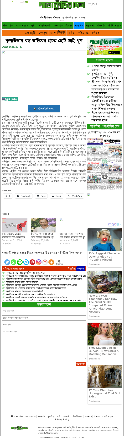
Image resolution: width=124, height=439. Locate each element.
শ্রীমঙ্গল (68, 25)
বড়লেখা (90, 25)
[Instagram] (38, 260)
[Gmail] (45, 260)
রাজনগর (101, 25)
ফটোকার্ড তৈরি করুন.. (45, 108)
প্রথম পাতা (8, 25)
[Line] (20, 260)
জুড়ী (33, 25)
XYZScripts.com (78, 437)
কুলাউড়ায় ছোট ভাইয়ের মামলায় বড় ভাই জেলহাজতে (13, 235)
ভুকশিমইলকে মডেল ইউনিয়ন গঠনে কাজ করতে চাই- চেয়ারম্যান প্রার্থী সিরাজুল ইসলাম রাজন (44, 279)
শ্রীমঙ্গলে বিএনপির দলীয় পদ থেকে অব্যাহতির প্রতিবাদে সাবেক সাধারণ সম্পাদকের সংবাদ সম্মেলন (106, 87)
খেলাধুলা (43, 33)
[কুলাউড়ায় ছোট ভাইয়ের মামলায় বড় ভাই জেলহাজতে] (14, 225)
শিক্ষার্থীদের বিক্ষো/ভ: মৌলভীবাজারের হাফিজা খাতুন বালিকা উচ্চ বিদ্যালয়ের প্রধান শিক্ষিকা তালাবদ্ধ (107, 103)
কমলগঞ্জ (58, 25)
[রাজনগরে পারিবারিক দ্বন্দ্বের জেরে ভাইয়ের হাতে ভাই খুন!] (43, 225)
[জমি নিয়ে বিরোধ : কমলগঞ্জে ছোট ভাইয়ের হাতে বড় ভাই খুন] (72, 225)
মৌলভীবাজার (44, 25)
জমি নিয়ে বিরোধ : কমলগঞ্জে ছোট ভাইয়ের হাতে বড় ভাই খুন (72, 235)
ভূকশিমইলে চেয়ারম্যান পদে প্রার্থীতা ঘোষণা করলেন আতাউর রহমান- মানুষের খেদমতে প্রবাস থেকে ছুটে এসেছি (51, 300)
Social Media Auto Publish (50, 437)
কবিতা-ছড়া (83, 33)
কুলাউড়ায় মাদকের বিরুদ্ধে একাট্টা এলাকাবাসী (24, 291)
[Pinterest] (32, 260)
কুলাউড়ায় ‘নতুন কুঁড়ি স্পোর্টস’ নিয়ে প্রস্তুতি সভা (25, 272)
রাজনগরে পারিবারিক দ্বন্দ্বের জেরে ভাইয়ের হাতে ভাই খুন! (42, 235)
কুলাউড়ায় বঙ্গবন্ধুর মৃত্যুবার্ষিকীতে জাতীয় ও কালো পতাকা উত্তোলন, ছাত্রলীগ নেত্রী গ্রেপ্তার (41, 285)
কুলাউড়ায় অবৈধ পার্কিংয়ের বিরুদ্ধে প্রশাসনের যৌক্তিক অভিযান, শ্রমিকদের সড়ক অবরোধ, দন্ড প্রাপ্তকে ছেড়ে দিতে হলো (54, 276)
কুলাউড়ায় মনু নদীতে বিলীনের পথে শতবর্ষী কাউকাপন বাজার (30, 294)
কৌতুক (95, 33)
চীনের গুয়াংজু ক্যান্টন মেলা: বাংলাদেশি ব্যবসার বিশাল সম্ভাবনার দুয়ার (106, 116)
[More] (51, 260)
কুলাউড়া (79, 25)
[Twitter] (7, 260)
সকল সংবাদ (22, 25)
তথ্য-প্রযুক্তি (30, 33)
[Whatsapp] (13, 260)
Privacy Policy (62, 419)
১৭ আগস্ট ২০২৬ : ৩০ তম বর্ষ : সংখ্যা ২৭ (105, 134)
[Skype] (26, 260)
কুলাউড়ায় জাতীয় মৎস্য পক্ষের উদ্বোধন (22, 282)
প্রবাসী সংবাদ (114, 25)
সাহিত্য (71, 33)
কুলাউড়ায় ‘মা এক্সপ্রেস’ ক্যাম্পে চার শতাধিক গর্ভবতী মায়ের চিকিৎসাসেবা (36, 288)
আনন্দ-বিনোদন (58, 33)
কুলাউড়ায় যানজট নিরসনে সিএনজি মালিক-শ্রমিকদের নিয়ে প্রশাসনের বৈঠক (36, 297)
